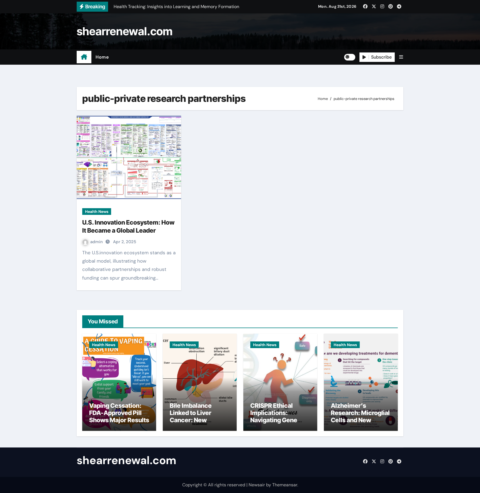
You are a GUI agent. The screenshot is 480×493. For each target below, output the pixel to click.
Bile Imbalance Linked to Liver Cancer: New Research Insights (195, 416)
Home (102, 57)
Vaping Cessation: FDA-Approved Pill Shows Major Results (119, 413)
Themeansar (284, 485)
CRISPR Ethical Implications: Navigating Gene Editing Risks (273, 416)
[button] (401, 57)
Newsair (257, 485)
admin (97, 242)
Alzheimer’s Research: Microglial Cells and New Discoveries (360, 416)
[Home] (84, 57)
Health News (96, 211)
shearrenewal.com (124, 31)
